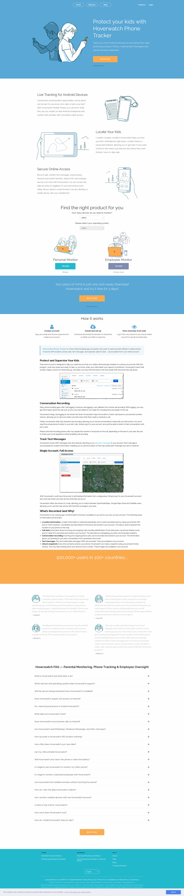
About (115, 856)
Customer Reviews (119, 866)
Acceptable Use (113, 880)
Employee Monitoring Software (88, 856)
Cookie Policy (134, 880)
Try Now (106, 59)
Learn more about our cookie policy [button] (77, 892)
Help (114, 859)
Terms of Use (102, 880)
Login (151, 5)
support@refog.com (128, 882)
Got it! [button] (173, 892)
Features (141, 5)
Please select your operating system (92, 223)
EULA (95, 880)
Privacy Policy (87, 880)
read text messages (103, 443)
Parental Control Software (51, 856)
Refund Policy (124, 880)
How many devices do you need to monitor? (92, 213)
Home (78, 5)
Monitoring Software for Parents (53, 859)
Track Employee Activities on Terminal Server (91, 860)
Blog (105, 5)
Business (92, 5)
